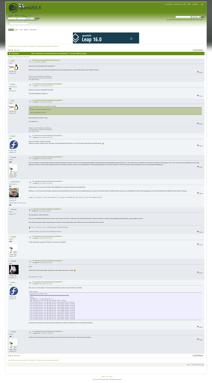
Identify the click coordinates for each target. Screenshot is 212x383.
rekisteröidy (34, 15)
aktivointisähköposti (16, 16)
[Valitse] (35, 291)
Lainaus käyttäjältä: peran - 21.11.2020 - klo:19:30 (42, 106)
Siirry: (188, 364)
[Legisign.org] (10, 205)
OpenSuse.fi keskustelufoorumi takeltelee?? (46, 60)
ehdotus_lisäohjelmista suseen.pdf (39, 227)
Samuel (14, 209)
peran (13, 84)
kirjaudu (27, 15)
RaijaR (13, 261)
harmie (13, 157)
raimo (13, 136)
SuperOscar (15, 182)
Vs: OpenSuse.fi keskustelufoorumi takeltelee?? (47, 84)
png (12, 61)
